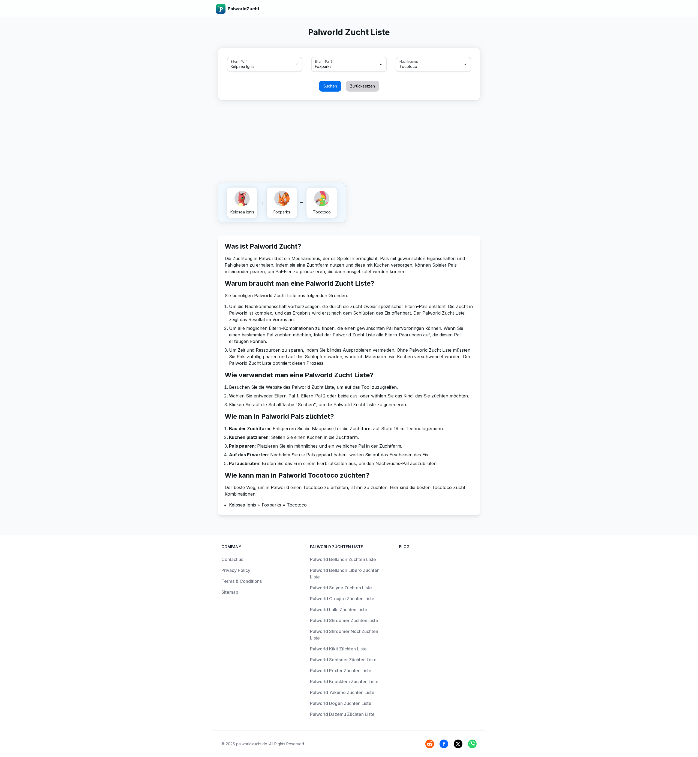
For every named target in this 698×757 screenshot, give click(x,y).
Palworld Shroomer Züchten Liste (344, 620)
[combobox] (257, 66)
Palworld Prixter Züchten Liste (340, 670)
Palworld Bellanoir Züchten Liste (343, 559)
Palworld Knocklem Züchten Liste (344, 681)
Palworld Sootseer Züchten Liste (343, 659)
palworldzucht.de (251, 743)
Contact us (232, 559)
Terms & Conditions (241, 581)
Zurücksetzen (362, 86)
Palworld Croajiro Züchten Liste (342, 598)
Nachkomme (409, 61)
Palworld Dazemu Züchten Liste (342, 714)
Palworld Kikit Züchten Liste (338, 649)
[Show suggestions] (296, 64)
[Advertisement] (349, 140)
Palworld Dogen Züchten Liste (340, 703)
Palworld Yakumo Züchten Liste (342, 692)
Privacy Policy (235, 570)
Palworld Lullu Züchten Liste (338, 609)
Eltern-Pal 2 (323, 61)
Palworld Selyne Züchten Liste (341, 587)
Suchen (330, 86)
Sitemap (229, 592)
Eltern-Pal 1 (239, 61)
